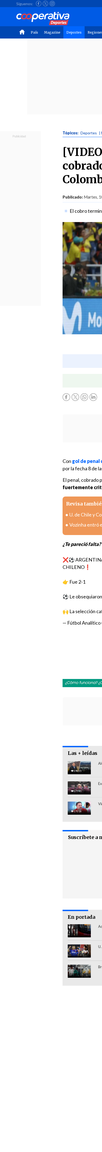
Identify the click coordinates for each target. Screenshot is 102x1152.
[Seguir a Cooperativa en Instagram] (52, 3)
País (34, 32)
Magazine (52, 32)
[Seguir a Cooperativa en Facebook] (38, 3)
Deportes (74, 32)
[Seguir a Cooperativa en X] (45, 3)
